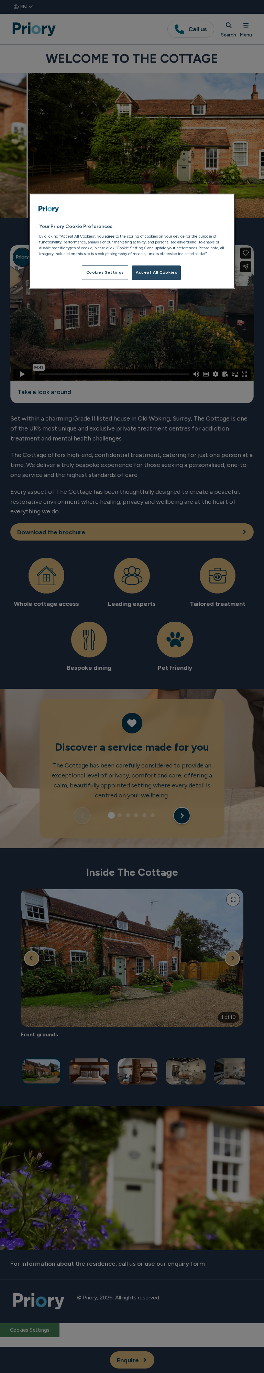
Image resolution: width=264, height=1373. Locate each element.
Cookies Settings (105, 272)
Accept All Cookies (156, 272)
